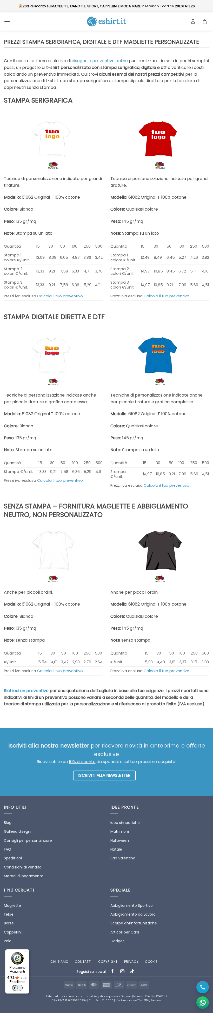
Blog (7, 822)
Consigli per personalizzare (28, 840)
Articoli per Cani (124, 932)
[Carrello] (206, 21)
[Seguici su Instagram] (122, 972)
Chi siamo (59, 961)
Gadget (117, 941)
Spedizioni (13, 858)
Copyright (108, 961)
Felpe (9, 914)
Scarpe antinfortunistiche (133, 923)
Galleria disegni (17, 831)
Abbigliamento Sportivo (131, 905)
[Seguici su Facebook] (112, 972)
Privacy (131, 961)
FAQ (7, 849)
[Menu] (26, 952)
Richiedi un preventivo (26, 691)
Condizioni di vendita (23, 867)
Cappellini (13, 932)
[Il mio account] (194, 21)
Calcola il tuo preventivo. (60, 296)
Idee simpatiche (125, 822)
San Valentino (122, 858)
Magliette (12, 905)
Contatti (83, 961)
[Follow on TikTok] (132, 972)
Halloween (119, 840)
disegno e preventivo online (100, 61)
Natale (116, 849)
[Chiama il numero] (202, 987)
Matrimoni (119, 831)
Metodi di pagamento (23, 876)
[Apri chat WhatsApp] (202, 1002)
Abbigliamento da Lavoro (133, 914)
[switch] (17, 988)
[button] (7, 21)
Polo (7, 941)
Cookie (151, 961)
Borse (9, 923)
